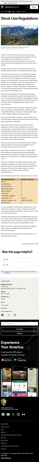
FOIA (2, 429)
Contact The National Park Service (11, 435)
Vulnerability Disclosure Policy (10, 446)
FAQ (3, 302)
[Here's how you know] (19, 2)
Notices (3, 432)
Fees (24, 11)
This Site (19, 329)
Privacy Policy (5, 426)
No (7, 265)
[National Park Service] (2, 7)
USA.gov (3, 448)
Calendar (18, 11)
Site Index (5, 305)
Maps (13, 11)
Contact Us (5, 297)
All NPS (19, 333)
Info (2, 11)
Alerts (7, 11)
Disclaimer (4, 443)
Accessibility (4, 424)
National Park (12, 7)
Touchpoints (7, 273)
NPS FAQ (3, 437)
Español (4, 308)
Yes (7, 259)
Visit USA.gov (6, 458)
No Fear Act (4, 440)
